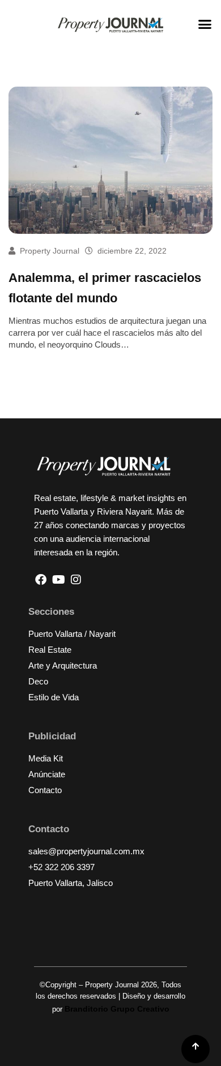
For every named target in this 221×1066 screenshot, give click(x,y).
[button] (205, 24)
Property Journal (49, 250)
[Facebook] (41, 579)
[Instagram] (76, 579)
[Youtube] (58, 579)
